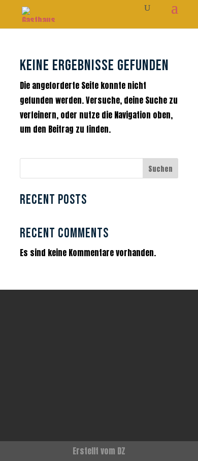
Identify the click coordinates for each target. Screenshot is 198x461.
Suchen (160, 169)
